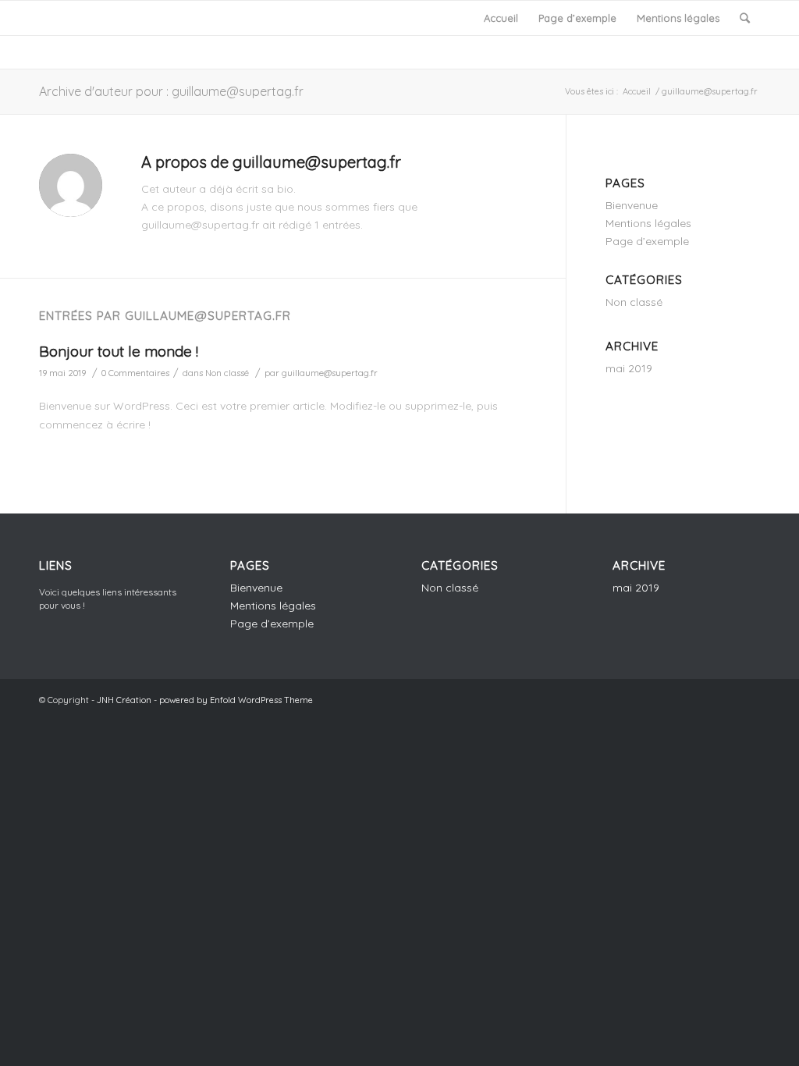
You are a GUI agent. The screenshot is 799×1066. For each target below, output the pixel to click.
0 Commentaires (135, 373)
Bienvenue (631, 205)
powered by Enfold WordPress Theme (236, 700)
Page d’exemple (577, 18)
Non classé (227, 373)
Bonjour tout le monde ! (118, 351)
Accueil (501, 18)
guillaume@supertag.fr (330, 373)
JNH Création (124, 700)
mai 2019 (628, 368)
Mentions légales (678, 18)
